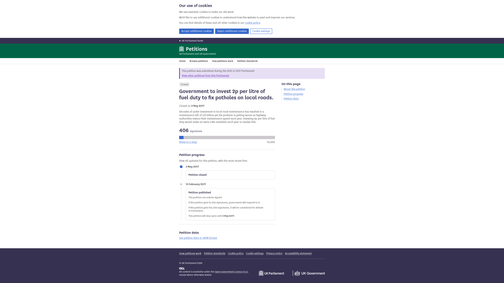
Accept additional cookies (196, 31)
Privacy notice (274, 253)
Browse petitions (199, 61)
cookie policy (252, 22)
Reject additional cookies (232, 31)
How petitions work (222, 61)
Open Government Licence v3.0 (231, 271)
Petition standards (247, 61)
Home (182, 61)
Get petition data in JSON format (198, 238)
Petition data (291, 98)
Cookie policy (235, 253)
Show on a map (188, 142)
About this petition (294, 89)
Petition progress (293, 94)
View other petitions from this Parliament (205, 75)
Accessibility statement (298, 253)
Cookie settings (261, 31)
